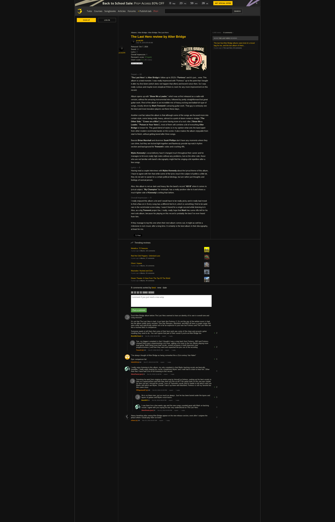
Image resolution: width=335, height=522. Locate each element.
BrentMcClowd (136, 336)
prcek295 (139, 40)
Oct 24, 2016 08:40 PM (159, 400)
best (154, 288)
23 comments (150, 266)
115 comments (150, 251)
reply (170, 336)
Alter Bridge (142, 33)
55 (144, 374)
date (165, 288)
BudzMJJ (144, 400)
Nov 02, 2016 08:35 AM (149, 420)
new (159, 288)
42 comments (237, 48)
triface (133, 420)
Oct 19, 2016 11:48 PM (154, 374)
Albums (134, 33)
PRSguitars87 (141, 390)
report (164, 336)
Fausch (138, 350)
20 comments (150, 273)
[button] (217, 331)
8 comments (227, 33)
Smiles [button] (145, 292)
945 (149, 390)
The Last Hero (224, 38)
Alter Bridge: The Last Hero (158, 33)
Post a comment (139, 310)
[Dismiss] (257, 3)
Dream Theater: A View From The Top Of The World (150, 278)
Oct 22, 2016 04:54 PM (165, 410)
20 (149, 400)
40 (142, 336)
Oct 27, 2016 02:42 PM (151, 362)
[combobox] (171, 301)
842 (140, 362)
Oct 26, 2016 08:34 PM (152, 336)
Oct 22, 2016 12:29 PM (159, 390)
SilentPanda (135, 374)
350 (139, 420)
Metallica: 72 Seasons (139, 248)
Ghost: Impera (136, 263)
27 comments (150, 258)
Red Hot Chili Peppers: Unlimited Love (145, 256)
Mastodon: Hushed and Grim (142, 271)
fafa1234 (134, 362)
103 (145, 350)
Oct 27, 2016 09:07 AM (155, 350)
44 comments (150, 280)
